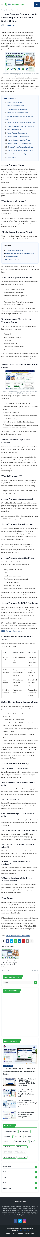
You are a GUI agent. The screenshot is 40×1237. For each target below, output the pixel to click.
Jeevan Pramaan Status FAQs (17, 154)
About (13, 1233)
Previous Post (6, 971)
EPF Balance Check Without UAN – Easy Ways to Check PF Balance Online (27, 1104)
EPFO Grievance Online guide (11, 631)
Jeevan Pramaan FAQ (12, 256)
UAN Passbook (24, 1131)
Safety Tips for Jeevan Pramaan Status (20, 150)
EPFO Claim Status (21, 1141)
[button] (2, 4)
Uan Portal (28, 1136)
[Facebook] (7, 941)
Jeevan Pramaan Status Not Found (19, 140)
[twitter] (20, 1221)
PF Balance (7, 1136)
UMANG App (22, 1157)
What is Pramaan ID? (14, 129)
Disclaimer (20, 1233)
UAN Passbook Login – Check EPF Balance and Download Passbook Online (19, 1071)
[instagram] (24, 1221)
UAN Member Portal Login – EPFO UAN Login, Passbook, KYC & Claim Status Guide (27, 1082)
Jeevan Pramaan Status (13, 10)
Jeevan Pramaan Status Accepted (17, 133)
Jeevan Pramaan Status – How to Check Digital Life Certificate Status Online (9, 964)
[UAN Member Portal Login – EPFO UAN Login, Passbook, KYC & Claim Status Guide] (9, 1082)
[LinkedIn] (19, 941)
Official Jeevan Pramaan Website (17, 109)
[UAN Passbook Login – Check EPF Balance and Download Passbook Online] (20, 1054)
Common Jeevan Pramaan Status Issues (20, 147)
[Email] (27, 941)
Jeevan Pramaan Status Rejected (18, 136)
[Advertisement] (20, 1015)
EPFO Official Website (12, 260)
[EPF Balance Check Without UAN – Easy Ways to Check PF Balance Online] (9, 1104)
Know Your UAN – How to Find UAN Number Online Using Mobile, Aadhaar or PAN (26, 1093)
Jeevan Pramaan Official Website (16, 250)
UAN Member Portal (10, 1131)
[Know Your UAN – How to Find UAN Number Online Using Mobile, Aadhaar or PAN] (9, 1093)
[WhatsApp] (15, 941)
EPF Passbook (21, 1147)
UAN (32, 1141)
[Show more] (31, 941)
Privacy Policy (29, 1233)
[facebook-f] (15, 1221)
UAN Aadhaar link (9, 1157)
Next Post (35, 971)
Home (3, 10)
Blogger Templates (23, 1230)
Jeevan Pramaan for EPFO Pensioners (20, 143)
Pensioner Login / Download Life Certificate (19, 253)
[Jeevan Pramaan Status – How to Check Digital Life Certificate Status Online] (10, 954)
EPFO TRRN (8, 1152)
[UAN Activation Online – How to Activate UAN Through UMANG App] (9, 1115)
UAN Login (18, 1136)
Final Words (12, 157)
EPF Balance (8, 1141)
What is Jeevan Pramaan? (15, 106)
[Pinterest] (23, 941)
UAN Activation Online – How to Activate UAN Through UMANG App (26, 1115)
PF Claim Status (20, 1152)
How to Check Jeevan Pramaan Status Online (21, 123)
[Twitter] (11, 941)
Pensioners (26, 935)
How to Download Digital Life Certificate (20, 126)
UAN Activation (9, 1147)
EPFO (20, 1177)
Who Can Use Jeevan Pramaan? (17, 113)
